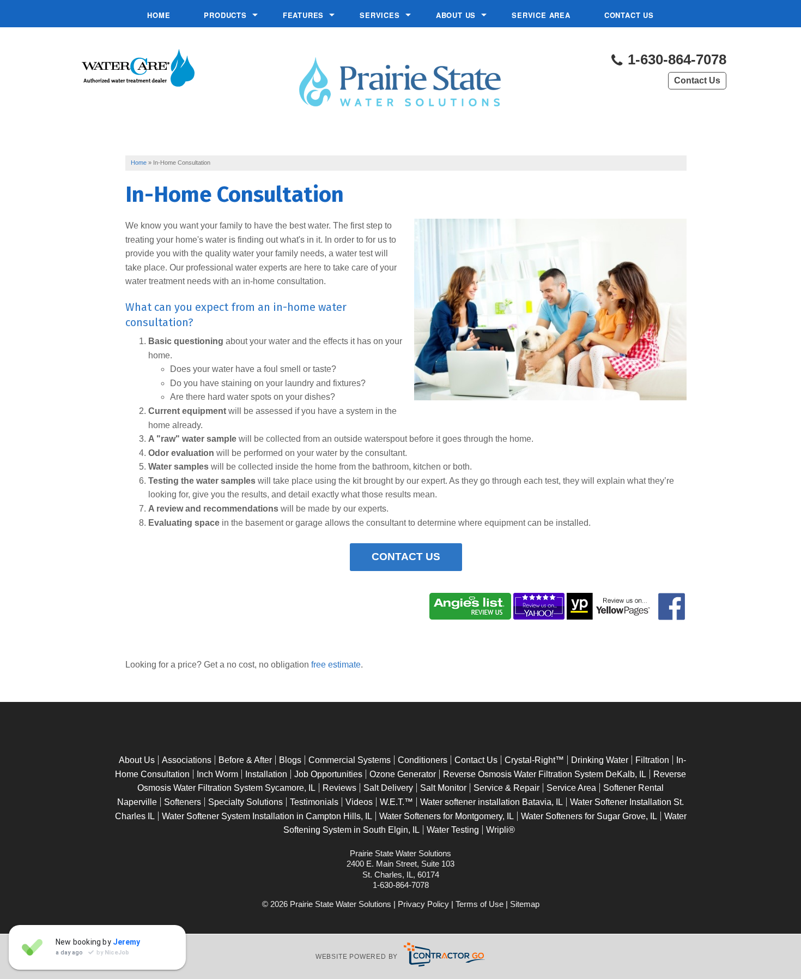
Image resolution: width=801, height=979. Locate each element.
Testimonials (314, 802)
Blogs (290, 760)
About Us (456, 15)
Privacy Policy (423, 904)
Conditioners (422, 760)
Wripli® (500, 829)
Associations (186, 760)
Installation (266, 774)
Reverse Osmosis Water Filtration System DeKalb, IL (544, 774)
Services (379, 15)
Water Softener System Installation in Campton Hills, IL (267, 816)
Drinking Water (599, 760)
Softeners (182, 802)
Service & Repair (506, 787)
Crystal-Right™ (534, 760)
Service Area (541, 15)
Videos (359, 802)
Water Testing (453, 829)
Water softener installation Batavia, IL (491, 802)
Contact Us (629, 15)
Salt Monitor (443, 787)
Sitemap (524, 904)
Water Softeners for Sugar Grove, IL (589, 816)
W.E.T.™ (396, 802)
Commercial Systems (349, 760)
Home (158, 15)
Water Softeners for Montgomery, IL (446, 816)
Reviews (339, 787)
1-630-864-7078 (675, 60)
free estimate (336, 664)
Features (303, 15)
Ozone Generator (402, 774)
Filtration (652, 760)
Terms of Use (479, 904)
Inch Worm (217, 774)
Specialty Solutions (245, 802)
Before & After (245, 760)
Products (225, 15)
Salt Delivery (388, 787)
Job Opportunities (328, 774)
